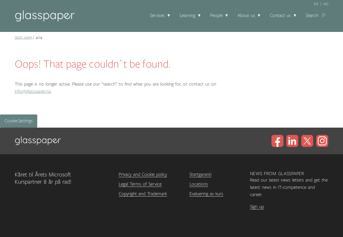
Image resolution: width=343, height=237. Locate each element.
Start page (23, 37)
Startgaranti (200, 174)
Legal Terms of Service (140, 184)
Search (312, 15)
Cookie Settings (19, 120)
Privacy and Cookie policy (143, 174)
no (325, 4)
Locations (198, 184)
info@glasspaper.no (33, 91)
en (316, 4)
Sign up (257, 206)
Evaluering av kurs (206, 193)
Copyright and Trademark (143, 193)
